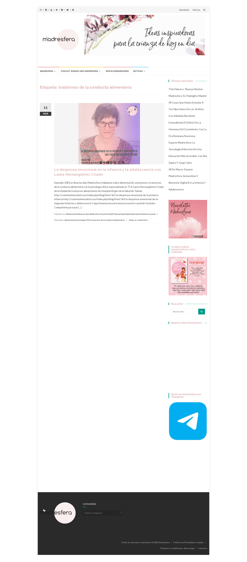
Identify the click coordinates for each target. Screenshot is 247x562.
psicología (81, 220)
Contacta (202, 548)
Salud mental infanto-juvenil (143, 214)
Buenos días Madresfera (89, 214)
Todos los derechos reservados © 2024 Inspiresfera (145, 542)
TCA (88, 220)
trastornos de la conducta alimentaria (107, 220)
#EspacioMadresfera (117, 71)
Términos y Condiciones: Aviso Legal (177, 548)
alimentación (70, 220)
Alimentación (72, 214)
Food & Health (107, 214)
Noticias (196, 10)
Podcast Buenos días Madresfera (79, 71)
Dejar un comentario (138, 220)
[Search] (201, 311)
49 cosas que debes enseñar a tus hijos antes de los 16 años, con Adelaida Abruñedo (186, 109)
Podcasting (119, 214)
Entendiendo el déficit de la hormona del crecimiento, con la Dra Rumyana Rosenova (188, 129)
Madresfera (46, 71)
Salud (127, 214)
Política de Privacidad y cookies (188, 542)
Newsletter (184, 10)
